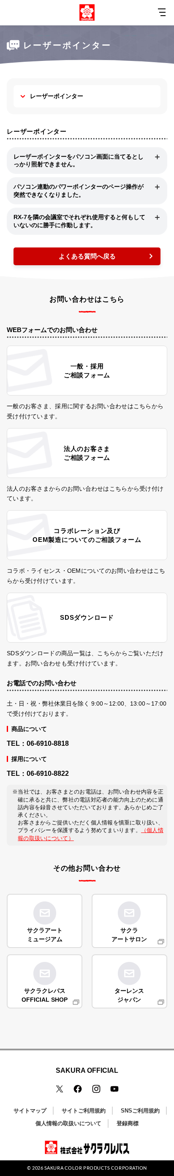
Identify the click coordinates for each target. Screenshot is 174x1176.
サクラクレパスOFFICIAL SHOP (45, 995)
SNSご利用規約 (140, 1110)
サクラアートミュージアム (45, 934)
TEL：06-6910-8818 (38, 743)
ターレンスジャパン (129, 995)
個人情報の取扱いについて (68, 1123)
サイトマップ (30, 1110)
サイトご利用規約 (84, 1110)
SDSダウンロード (87, 617)
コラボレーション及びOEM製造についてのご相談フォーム (87, 535)
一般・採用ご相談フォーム (87, 371)
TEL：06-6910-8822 (38, 773)
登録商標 (128, 1123)
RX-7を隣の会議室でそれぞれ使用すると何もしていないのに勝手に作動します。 (79, 221)
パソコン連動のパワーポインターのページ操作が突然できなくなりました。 (79, 190)
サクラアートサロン (129, 934)
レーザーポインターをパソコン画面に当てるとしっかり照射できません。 (79, 160)
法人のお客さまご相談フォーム (87, 453)
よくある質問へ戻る (87, 256)
